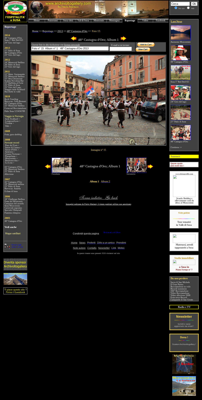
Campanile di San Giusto (182, 300)
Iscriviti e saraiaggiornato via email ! (184, 325)
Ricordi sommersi (179, 289)
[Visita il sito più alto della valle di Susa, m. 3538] (15, 283)
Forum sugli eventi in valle (17, 246)
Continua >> (176, 147)
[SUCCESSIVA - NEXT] (123, 39)
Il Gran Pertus (177, 284)
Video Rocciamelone (180, 293)
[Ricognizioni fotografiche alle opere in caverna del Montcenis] (184, 373)
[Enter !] (15, 269)
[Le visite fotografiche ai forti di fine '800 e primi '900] (184, 394)
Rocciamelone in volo (181, 287)
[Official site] (184, 215)
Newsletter (184, 316)
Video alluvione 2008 (180, 295)
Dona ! (184, 337)
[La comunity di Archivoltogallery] (7, 248)
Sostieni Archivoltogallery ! (184, 344)
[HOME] (98, 18)
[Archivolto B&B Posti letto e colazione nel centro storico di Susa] (15, 21)
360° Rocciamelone (179, 291)
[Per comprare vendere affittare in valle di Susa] (184, 264)
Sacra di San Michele (180, 282)
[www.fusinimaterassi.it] (184, 242)
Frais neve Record (179, 297)
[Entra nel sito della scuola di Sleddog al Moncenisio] (184, 196)
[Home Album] (98, 143)
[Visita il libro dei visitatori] (15, 292)
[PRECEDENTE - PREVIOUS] (73, 39)
